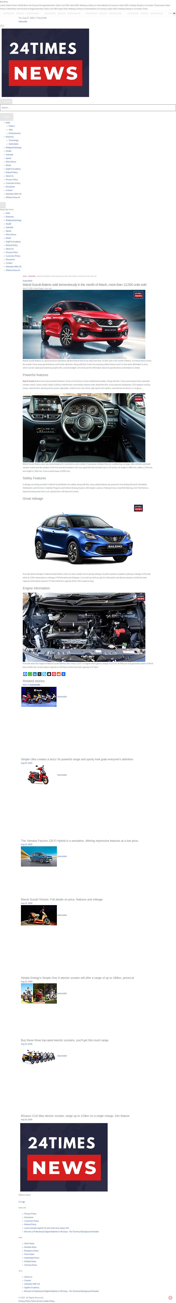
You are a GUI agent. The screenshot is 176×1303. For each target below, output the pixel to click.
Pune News (29, 1254)
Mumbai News (30, 1247)
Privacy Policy (12, 180)
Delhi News (29, 1244)
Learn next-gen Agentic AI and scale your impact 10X (46, 1228)
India (8, 123)
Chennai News (30, 1265)
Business (10, 137)
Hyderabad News (31, 1258)
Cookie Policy (49, 1301)
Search (7, 102)
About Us (10, 176)
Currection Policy (13, 183)
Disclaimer (10, 187)
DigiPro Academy (13, 169)
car (68, 361)
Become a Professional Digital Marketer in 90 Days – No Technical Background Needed (61, 1232)
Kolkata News (30, 1261)
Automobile (13, 144)
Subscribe (23, 22)
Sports (8, 158)
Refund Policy (12, 172)
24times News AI (13, 197)
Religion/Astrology (13, 148)
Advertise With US (13, 194)
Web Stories (11, 162)
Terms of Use (36, 1301)
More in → (33, 685)
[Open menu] (2, 25)
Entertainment (14, 133)
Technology (13, 140)
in (22, 1202)
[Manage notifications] (170, 1298)
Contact (9, 190)
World (8, 165)
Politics (12, 126)
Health (8, 151)
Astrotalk (9, 155)
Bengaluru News (31, 1251)
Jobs (11, 130)
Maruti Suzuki (29, 381)
